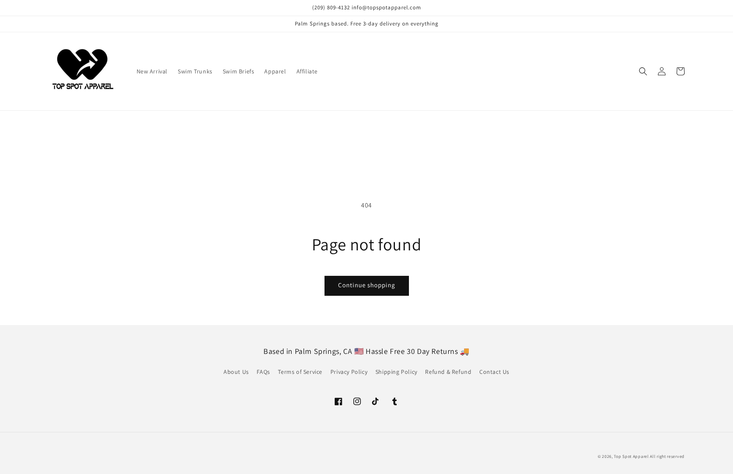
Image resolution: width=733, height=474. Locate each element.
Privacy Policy (348, 372)
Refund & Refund (448, 372)
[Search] (643, 71)
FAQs (263, 372)
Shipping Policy (396, 372)
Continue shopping (366, 285)
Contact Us (494, 372)
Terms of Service (300, 372)
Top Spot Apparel (631, 456)
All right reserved (667, 456)
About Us (236, 372)
